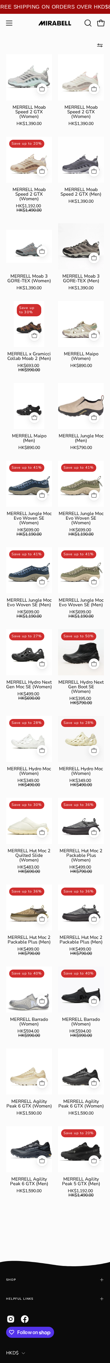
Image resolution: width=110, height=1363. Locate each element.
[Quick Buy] (42, 89)
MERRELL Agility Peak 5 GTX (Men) (81, 1181)
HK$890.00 (81, 366)
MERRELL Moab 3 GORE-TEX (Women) (29, 278)
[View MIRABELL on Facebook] (24, 1319)
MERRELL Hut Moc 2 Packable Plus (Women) (81, 855)
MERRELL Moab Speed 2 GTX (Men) (81, 192)
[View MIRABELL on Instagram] (10, 1319)
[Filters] (100, 45)
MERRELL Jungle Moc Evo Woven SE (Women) (29, 518)
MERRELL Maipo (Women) (81, 356)
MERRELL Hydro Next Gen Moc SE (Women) (29, 684)
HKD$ (12, 1353)
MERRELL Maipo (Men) (29, 438)
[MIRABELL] (55, 23)
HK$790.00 (81, 448)
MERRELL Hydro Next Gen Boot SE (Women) (81, 687)
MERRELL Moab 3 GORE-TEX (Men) (81, 278)
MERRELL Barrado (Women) (29, 1021)
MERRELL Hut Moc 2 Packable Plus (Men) (29, 939)
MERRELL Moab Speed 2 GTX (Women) (29, 112)
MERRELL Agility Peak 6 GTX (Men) (29, 1181)
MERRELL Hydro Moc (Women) (29, 771)
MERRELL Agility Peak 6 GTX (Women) (29, 1103)
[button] (87, 23)
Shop (11, 1280)
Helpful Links (19, 1299)
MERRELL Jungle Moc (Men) (81, 438)
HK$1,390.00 (29, 124)
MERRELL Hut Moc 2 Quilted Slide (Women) (29, 855)
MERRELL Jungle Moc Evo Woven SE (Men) (29, 602)
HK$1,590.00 (29, 1113)
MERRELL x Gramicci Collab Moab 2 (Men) (29, 356)
